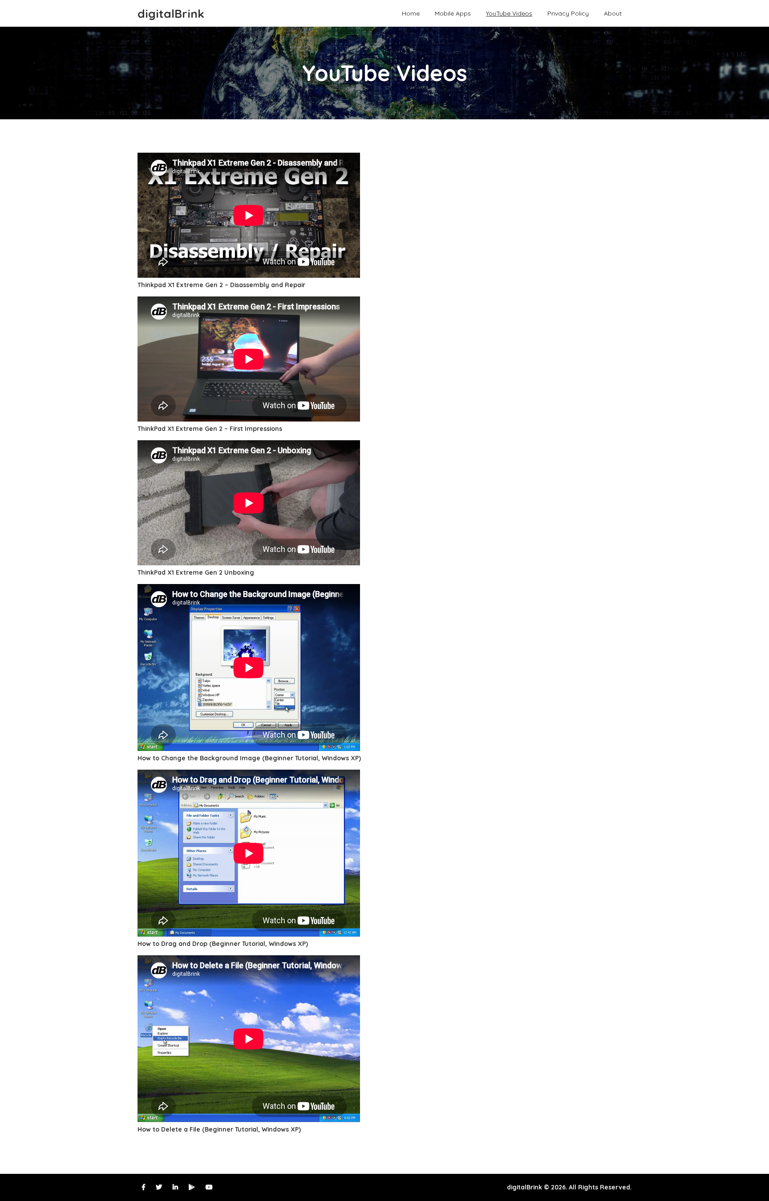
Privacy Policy (568, 13)
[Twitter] (158, 1187)
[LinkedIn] (175, 1187)
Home (411, 13)
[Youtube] (209, 1187)
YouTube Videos (509, 13)
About (613, 13)
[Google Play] (191, 1187)
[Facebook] (144, 1187)
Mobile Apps (453, 13)
